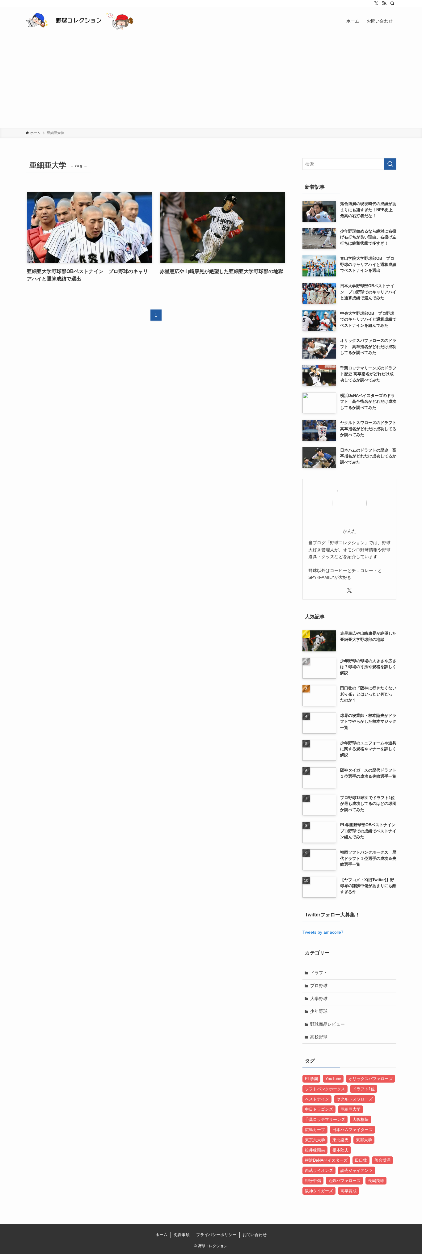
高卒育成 (348, 1191)
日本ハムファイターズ (352, 1129)
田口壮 (361, 1160)
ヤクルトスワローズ (354, 1099)
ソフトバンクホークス (325, 1089)
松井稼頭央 (315, 1150)
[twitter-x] (376, 3)
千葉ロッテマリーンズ (325, 1119)
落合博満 (382, 1160)
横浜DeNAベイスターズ (326, 1160)
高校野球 (318, 1036)
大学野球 (318, 998)
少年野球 (318, 1011)
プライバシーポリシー (216, 1234)
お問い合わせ (255, 1234)
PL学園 (311, 1078)
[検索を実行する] (390, 164)
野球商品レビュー (327, 1024)
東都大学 (364, 1140)
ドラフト (318, 972)
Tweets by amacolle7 (323, 932)
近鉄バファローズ (344, 1180)
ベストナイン (317, 1099)
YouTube (333, 1078)
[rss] (384, 3)
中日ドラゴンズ (319, 1109)
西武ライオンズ (319, 1170)
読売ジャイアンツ (356, 1170)
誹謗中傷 (313, 1180)
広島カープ (315, 1129)
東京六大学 (315, 1140)
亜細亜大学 (350, 1109)
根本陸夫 (340, 1150)
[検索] (392, 3)
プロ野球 (318, 985)
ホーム (161, 1234)
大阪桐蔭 (360, 1119)
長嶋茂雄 (376, 1180)
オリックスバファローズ (370, 1078)
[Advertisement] (211, 81)
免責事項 (182, 1234)
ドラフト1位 (363, 1089)
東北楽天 (340, 1140)
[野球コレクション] (79, 21)
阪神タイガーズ (319, 1191)
